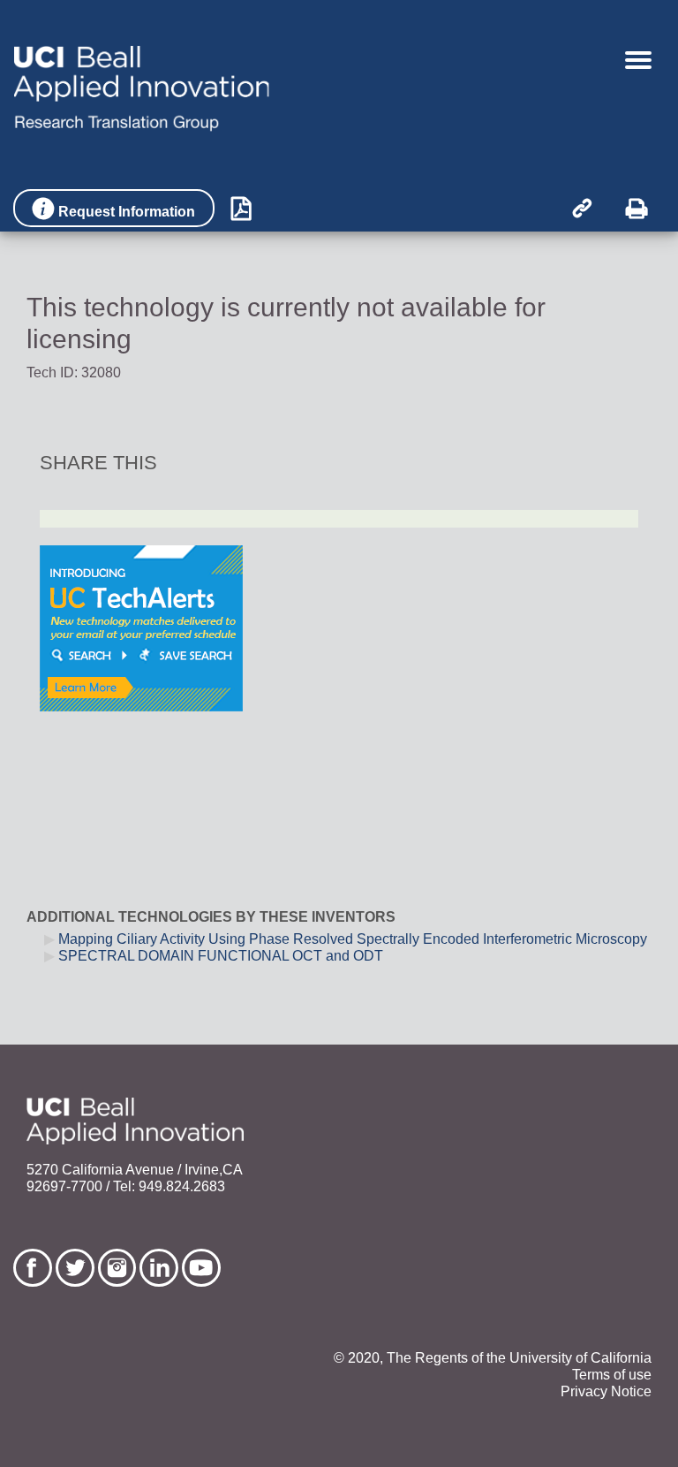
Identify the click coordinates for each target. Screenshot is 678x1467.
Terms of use (612, 1374)
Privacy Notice (606, 1391)
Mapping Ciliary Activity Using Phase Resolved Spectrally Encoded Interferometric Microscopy (352, 938)
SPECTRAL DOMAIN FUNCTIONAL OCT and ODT (220, 955)
